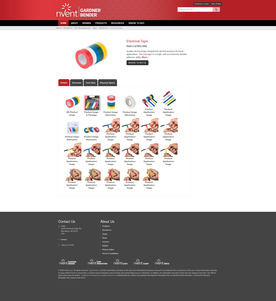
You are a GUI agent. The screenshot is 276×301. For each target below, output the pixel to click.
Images (63, 82)
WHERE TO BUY (136, 63)
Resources (117, 23)
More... (145, 57)
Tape (95, 28)
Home (58, 28)
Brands (86, 23)
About (104, 234)
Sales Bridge (216, 4)
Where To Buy (136, 23)
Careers (105, 242)
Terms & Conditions (110, 254)
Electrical (103, 28)
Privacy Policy (108, 250)
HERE (83, 278)
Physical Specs (107, 83)
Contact (64, 240)
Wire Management (82, 28)
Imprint (105, 246)
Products (101, 23)
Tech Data (90, 83)
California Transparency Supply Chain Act (98, 275)
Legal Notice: (94, 270)
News (104, 238)
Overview (76, 83)
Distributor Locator (201, 4)
